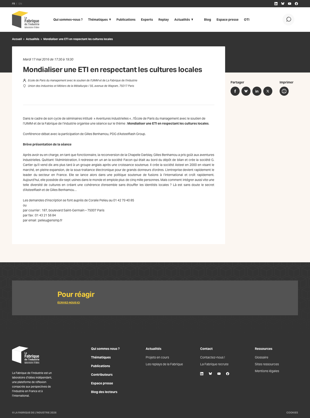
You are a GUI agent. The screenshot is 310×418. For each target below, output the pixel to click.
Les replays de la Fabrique (164, 364)
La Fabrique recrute (214, 364)
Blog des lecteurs (104, 392)
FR (13, 3)
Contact (206, 349)
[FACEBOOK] (296, 3)
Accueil (17, 39)
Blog (207, 20)
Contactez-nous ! (212, 357)
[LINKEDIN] (276, 3)
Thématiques (98, 20)
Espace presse (228, 20)
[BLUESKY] (282, 3)
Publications (125, 20)
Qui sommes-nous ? (68, 20)
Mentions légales (267, 371)
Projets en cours (157, 357)
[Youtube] (219, 373)
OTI (246, 20)
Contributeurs (102, 375)
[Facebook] (227, 373)
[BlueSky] (210, 373)
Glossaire (261, 357)
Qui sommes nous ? (105, 349)
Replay (163, 20)
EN (20, 3)
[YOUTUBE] (289, 3)
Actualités (182, 20)
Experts (147, 20)
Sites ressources (267, 364)
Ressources (263, 349)
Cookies (292, 412)
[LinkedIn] (201, 373)
